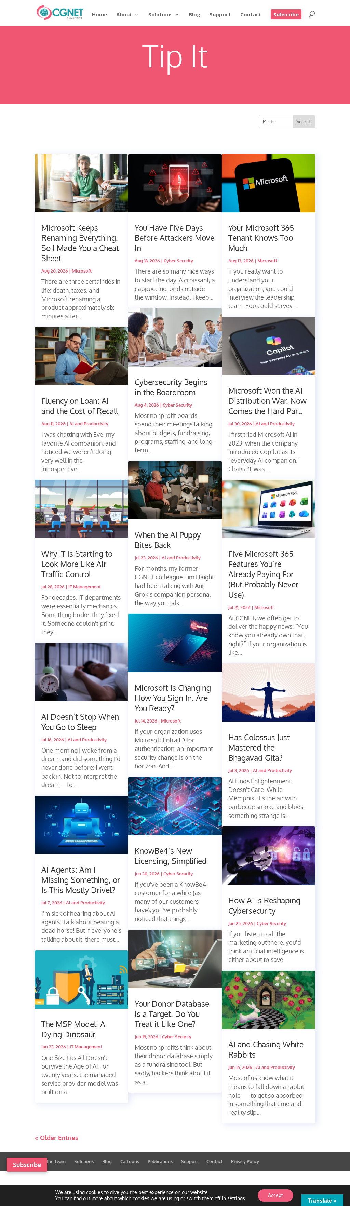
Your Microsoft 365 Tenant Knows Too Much (261, 238)
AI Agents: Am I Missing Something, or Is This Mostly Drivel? (80, 879)
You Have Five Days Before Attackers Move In (174, 238)
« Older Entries (56, 1137)
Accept (275, 1195)
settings (236, 1198)
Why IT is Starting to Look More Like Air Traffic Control (76, 563)
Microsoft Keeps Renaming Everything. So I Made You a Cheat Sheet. (80, 243)
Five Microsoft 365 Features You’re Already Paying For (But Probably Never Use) (263, 573)
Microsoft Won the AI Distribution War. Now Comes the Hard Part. (267, 400)
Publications (160, 1161)
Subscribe (286, 14)
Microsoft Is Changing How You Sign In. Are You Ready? (173, 697)
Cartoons (129, 1161)
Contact (250, 15)
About (124, 15)
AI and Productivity (88, 423)
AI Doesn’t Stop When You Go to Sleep (80, 722)
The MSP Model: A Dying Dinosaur (73, 1029)
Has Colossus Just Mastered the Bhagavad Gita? (259, 747)
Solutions (160, 15)
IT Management (84, 586)
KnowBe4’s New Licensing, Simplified (171, 856)
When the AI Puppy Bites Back (168, 540)
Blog (194, 15)
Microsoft (82, 271)
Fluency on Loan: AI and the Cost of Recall (79, 406)
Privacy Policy (245, 1161)
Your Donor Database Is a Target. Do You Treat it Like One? (172, 1013)
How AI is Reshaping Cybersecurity (264, 905)
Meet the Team (50, 1161)
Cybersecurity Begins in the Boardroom (171, 387)
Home (99, 15)
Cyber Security (178, 260)
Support (220, 15)
